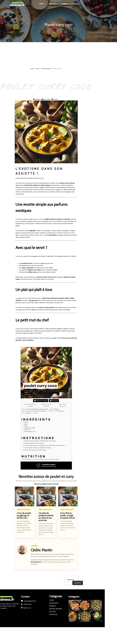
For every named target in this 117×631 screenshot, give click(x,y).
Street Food (53, 614)
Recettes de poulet (46, 68)
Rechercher (70, 579)
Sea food (52, 612)
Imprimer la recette (41, 400)
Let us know (45, 466)
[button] (24, 394)
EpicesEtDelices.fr (36, 562)
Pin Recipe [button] (55, 400)
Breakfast (52, 606)
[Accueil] (24, 3)
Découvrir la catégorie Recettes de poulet (46, 484)
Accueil (32, 68)
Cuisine (38, 68)
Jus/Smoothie (53, 603)
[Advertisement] (58, 55)
